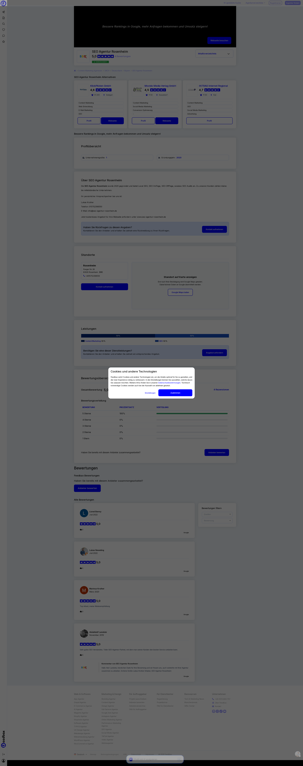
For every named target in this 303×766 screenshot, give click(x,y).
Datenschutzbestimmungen (169, 382)
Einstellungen (150, 393)
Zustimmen (175, 393)
